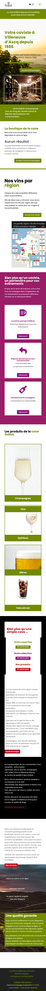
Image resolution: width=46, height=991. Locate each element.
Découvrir (23, 336)
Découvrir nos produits (14, 807)
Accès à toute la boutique (28, 160)
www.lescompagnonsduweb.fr (20, 985)
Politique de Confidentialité (21, 976)
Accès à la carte (32, 215)
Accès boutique (12, 751)
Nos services (11, 865)
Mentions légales (22, 974)
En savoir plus (23, 647)
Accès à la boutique (31, 70)
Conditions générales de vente (21, 971)
